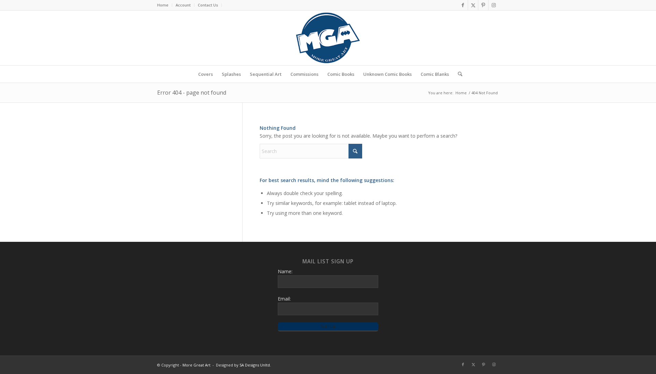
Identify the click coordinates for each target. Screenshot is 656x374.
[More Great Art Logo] (327, 38)
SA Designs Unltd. (255, 365)
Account (183, 5)
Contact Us (208, 5)
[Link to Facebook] (463, 5)
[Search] (457, 74)
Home (162, 5)
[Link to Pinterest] (483, 5)
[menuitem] (164, 5)
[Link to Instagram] (494, 5)
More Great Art (196, 365)
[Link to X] (473, 5)
